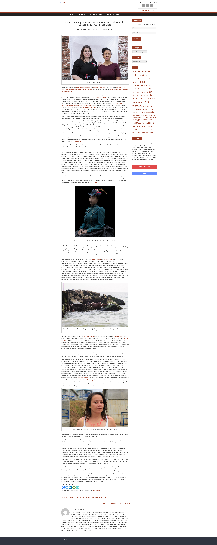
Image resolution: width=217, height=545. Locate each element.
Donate (144, 173)
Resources (119, 14)
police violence (143, 120)
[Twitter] (66, 487)
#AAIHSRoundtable (141, 71)
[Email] (74, 487)
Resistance (143, 126)
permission (96, 490)
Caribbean (138, 109)
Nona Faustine (108, 259)
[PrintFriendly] (77, 487)
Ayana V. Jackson (96, 259)
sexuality (150, 126)
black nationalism (141, 92)
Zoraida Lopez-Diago (99, 87)
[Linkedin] (70, 487)
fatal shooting (89, 380)
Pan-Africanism (147, 117)
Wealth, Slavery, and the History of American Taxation (84, 497)
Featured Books (83, 14)
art (146, 79)
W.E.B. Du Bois (136, 132)
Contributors (145, 166)
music (140, 117)
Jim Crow (145, 115)
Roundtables (109, 14)
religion (135, 126)
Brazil (142, 106)
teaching (151, 130)
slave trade (142, 130)
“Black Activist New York (96, 182)
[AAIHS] (62, 3)
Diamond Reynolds (83, 377)
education (151, 112)
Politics (151, 120)
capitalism (147, 106)
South (147, 130)
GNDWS (90, 540)
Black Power (144, 95)
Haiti (140, 115)
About (72, 14)
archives (143, 79)
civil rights (145, 109)
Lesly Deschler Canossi (83, 87)
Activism (136, 75)
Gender (135, 115)
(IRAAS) (116, 176)
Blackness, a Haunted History (116, 503)
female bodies (119, 336)
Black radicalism (145, 98)
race (134, 122)
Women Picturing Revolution (99, 97)
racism (151, 122)
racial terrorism (94, 382)
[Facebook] (63, 487)
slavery (136, 129)
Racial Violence (142, 123)
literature (150, 115)
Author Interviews (96, 14)
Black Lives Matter (88, 336)
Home (66, 14)
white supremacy (147, 133)
